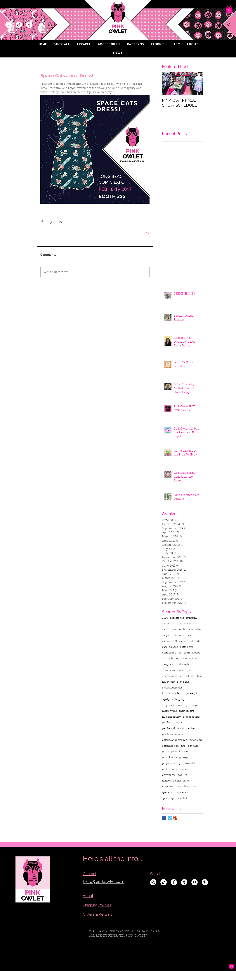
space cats (168, 792)
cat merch (178, 629)
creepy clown (189, 659)
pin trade (193, 746)
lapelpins (167, 699)
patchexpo (196, 740)
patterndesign (170, 746)
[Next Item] (196, 84)
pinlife (166, 769)
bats (180, 624)
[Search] (229, 25)
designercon (169, 664)
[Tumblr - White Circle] (184, 882)
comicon (184, 653)
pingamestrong (171, 763)
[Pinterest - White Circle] (205, 882)
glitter (199, 676)
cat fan (166, 629)
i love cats (183, 682)
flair (181, 676)
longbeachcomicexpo (175, 705)
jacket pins (192, 693)
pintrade (185, 769)
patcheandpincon (173, 728)
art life (166, 624)
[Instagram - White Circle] (8, 25)
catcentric (179, 635)
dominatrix (168, 670)
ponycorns (168, 775)
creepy (196, 653)
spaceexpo (168, 798)
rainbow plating (171, 781)
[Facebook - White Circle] (29, 25)
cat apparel (191, 624)
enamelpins (169, 676)
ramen (187, 781)
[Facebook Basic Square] (164, 818)
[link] (229, 9)
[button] (84, 44)
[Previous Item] (168, 84)
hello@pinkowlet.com (103, 882)
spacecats (182, 792)
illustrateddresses (172, 688)
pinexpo (184, 757)
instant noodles (171, 693)
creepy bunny (170, 659)
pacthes (166, 722)
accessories (177, 618)
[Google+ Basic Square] (175, 818)
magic (195, 705)
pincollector (169, 757)
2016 (165, 618)
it (183, 693)
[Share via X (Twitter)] (51, 222)
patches (190, 728)
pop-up (182, 775)
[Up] (231, 966)
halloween (168, 682)
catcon (191, 635)
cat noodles (194, 629)
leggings (180, 699)
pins (174, 769)
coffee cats (186, 647)
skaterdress (183, 787)
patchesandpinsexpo (174, 740)
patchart (178, 722)
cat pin (166, 635)
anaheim (191, 618)
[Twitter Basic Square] (170, 818)
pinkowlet (189, 763)
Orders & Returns (97, 914)
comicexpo (169, 653)
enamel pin (185, 670)
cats (164, 647)
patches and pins (172, 734)
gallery (189, 676)
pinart (165, 752)
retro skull (168, 787)
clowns (173, 647)
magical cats (186, 711)
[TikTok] (19, 25)
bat (173, 624)
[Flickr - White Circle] (194, 882)
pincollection (179, 752)
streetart (182, 798)
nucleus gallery (171, 717)
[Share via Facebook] (42, 222)
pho (183, 746)
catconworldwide (189, 641)
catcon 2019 (169, 641)
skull (194, 787)
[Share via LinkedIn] (60, 222)
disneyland (185, 664)
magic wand (169, 711)
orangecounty (191, 717)
